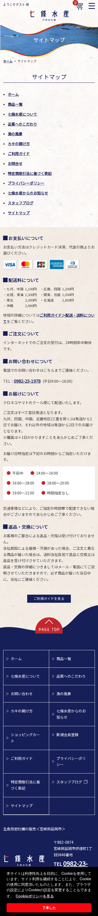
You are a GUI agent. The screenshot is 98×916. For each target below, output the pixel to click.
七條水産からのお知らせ (28, 193)
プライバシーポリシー (26, 183)
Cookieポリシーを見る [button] (35, 896)
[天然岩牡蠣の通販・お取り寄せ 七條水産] (49, 19)
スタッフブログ (20, 202)
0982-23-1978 (27, 381)
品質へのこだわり (22, 124)
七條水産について (22, 114)
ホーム (8, 61)
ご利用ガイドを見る (49, 598)
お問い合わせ (22, 693)
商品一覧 (15, 104)
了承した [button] (49, 907)
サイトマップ (19, 212)
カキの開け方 (19, 143)
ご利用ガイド (19, 153)
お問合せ (15, 163)
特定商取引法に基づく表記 (30, 173)
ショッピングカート (25, 737)
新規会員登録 (67, 734)
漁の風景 (15, 133)
